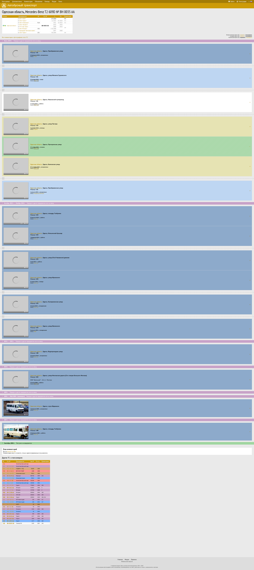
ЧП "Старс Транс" (23, 26)
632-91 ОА (10, 469)
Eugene (36, 129)
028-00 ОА (10, 500)
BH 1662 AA (10, 488)
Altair (35, 331)
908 (4, 471)
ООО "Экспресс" (23, 24)
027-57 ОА (10, 490)
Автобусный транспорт (22, 5)
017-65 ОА (10, 485)
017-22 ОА (10, 507)
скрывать (242, 34)
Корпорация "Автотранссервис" (27, 30)
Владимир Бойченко (39, 193)
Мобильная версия (127, 561)
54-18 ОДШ (10, 478)
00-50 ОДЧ (10, 466)
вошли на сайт (11, 451)
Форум (127, 559)
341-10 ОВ (10, 502)
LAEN (35, 56)
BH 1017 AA (10, 519)
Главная (120, 559)
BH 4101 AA (10, 516)
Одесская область (11, 25)
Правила (134, 559)
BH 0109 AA (10, 476)
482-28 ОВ (10, 511)
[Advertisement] (127, 542)
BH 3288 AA (10, 504)
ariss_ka (36, 218)
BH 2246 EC (10, 471)
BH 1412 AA (10, 514)
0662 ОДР (10, 483)
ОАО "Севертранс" (24, 22)
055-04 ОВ (10, 473)
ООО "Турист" (22, 20)
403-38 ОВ (10, 509)
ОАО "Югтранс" (23, 28)
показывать (249, 37)
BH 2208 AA (10, 492)
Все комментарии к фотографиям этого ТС (15, 37)
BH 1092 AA (10, 521)
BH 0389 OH (10, 523)
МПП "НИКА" (22, 18)
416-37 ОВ (10, 481)
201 (4, 464)
